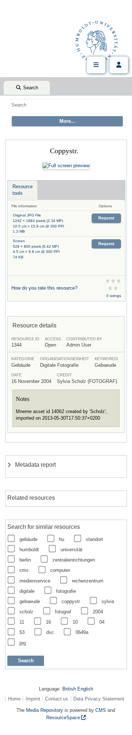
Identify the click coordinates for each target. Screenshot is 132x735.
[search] (64, 105)
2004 (98, 611)
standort (94, 539)
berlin (25, 560)
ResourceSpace (63, 717)
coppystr (71, 601)
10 (75, 622)
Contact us (56, 699)
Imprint (33, 699)
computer (60, 570)
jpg (22, 643)
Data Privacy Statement (98, 699)
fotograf (63, 611)
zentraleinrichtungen (73, 560)
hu (61, 539)
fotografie (66, 591)
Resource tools (22, 190)
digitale (26, 591)
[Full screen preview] (66, 165)
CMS (100, 710)
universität (71, 549)
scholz (26, 611)
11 (21, 622)
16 (48, 622)
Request (106, 218)
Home (14, 699)
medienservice (34, 581)
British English (77, 689)
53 (22, 632)
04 (101, 622)
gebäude (28, 539)
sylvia (108, 601)
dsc (50, 632)
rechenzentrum (87, 581)
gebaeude (29, 601)
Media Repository (44, 710)
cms (24, 570)
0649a (82, 632)
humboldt (29, 549)
